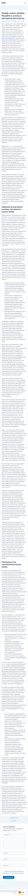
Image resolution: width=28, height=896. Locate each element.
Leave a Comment (6, 21)
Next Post (14, 821)
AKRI (3, 3)
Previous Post (14, 818)
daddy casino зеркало (7, 38)
